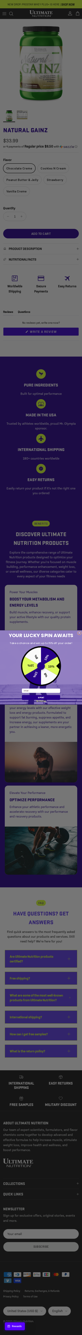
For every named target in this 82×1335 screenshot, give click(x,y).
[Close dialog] (79, 633)
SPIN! (41, 697)
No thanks (41, 701)
